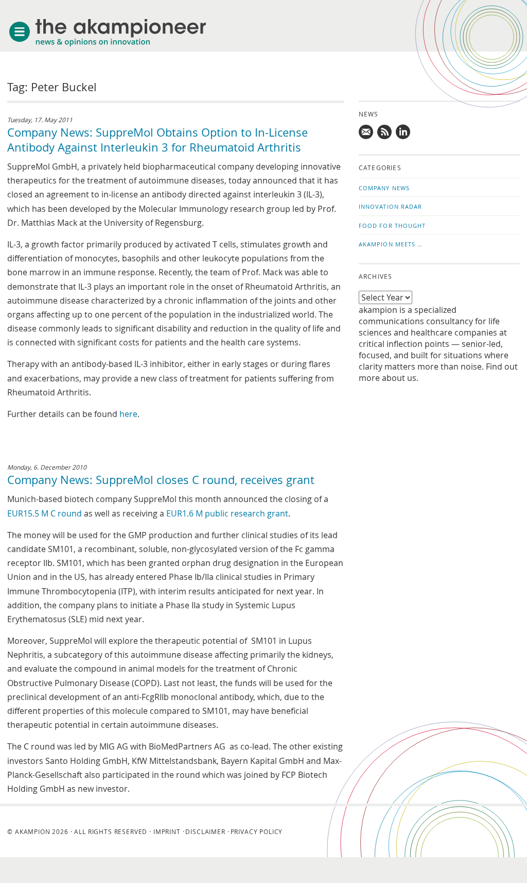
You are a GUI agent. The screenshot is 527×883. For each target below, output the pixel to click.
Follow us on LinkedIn (403, 132)
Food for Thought (392, 225)
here (128, 414)
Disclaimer (205, 831)
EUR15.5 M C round (44, 513)
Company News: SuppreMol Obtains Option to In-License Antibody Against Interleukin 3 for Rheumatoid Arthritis (157, 140)
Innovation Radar (391, 206)
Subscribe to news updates (385, 132)
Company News (384, 188)
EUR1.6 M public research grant (227, 513)
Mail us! (366, 132)
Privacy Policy (257, 831)
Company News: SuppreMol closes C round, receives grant (160, 479)
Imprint (167, 831)
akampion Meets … (391, 244)
